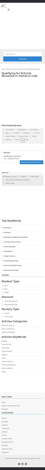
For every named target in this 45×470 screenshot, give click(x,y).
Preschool (7, 232)
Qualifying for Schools (33, 69)
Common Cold (6, 344)
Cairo (5, 159)
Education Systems (8, 325)
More (27, 139)
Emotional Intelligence (9, 365)
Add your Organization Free (11, 406)
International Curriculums (12, 242)
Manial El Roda (13, 158)
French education (9, 246)
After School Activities (11, 270)
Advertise (5, 409)
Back (22, 140)
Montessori (7, 228)
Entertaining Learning (11, 261)
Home (3, 69)
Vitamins (4, 355)
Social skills (5, 348)
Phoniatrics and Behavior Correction (16, 237)
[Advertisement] (22, 26)
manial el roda (21, 69)
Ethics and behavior (8, 329)
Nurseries (9, 69)
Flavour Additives (7, 368)
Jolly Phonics (8, 251)
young (4, 372)
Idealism (4, 341)
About (4, 402)
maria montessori (7, 361)
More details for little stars (31, 162)
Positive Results (7, 351)
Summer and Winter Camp (12, 265)
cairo (14, 69)
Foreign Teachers (9, 256)
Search (23, 59)
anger (4, 358)
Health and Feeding (8, 332)
